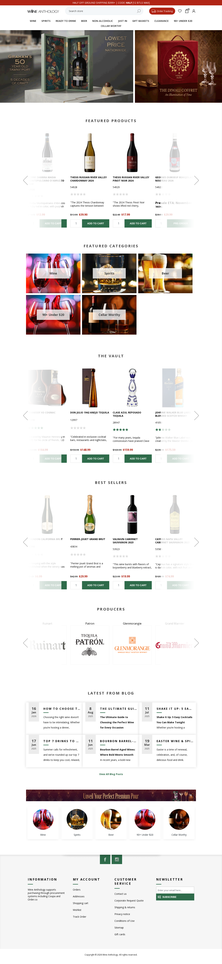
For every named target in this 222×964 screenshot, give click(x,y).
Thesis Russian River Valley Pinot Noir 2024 (131, 179)
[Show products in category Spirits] (77, 819)
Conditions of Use (124, 920)
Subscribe (169, 897)
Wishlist (77, 910)
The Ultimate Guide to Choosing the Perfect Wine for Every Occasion (118, 709)
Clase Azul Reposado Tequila (127, 414)
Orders (76, 889)
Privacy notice (122, 914)
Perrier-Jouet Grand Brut (87, 539)
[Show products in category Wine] (43, 819)
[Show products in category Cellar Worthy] (179, 819)
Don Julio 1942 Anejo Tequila (89, 412)
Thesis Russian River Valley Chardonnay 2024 (88, 179)
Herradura (132, 623)
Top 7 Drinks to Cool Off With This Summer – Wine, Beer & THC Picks (61, 741)
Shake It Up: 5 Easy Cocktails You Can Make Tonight (175, 709)
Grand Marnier (89, 623)
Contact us (120, 893)
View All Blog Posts (111, 774)
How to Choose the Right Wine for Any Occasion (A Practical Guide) (61, 709)
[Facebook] (105, 859)
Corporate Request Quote (129, 900)
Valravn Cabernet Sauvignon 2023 (125, 540)
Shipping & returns (124, 907)
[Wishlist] (180, 11)
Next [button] (181, 180)
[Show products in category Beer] (111, 819)
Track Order (79, 916)
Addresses (78, 896)
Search (139, 11)
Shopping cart (80, 903)
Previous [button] (40, 180)
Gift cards (119, 934)
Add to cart (95, 223)
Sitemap (119, 927)
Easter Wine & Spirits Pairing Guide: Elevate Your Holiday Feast (175, 741)
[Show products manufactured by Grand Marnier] (89, 645)
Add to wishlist (90, 153)
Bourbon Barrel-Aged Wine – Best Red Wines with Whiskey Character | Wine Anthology (118, 741)
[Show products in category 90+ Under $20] (145, 819)
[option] (90, 180)
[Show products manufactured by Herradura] (132, 645)
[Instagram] (117, 859)
